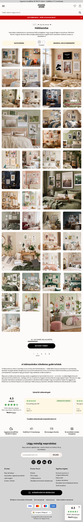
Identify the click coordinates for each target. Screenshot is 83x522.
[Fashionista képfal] (62, 67)
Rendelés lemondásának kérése (67, 483)
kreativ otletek (9, 481)
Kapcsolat (59, 478)
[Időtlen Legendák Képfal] (52, 98)
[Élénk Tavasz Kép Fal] (31, 200)
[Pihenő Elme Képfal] (31, 98)
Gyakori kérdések (62, 480)
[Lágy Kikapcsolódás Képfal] (21, 129)
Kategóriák (19, 43)
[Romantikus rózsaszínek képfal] (31, 221)
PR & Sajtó (34, 476)
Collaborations (35, 478)
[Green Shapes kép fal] (52, 159)
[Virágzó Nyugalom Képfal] (72, 98)
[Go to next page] (49, 354)
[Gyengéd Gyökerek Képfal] (11, 98)
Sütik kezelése (61, 485)
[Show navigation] (3, 6)
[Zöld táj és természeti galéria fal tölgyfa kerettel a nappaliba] (11, 282)
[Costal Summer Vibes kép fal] (11, 78)
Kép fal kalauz (9, 473)
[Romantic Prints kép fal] (31, 180)
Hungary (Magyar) (41, 512)
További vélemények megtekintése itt (41, 419)
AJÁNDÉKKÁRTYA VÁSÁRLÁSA (43, 493)
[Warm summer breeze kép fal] (11, 200)
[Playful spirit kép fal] (11, 159)
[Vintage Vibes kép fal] (72, 139)
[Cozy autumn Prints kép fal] (62, 190)
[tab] (74, 6)
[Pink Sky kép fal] (31, 159)
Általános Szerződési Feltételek (21, 500)
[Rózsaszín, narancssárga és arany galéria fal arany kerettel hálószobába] (31, 302)
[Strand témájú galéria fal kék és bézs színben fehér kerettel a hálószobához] (31, 282)
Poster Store (46, 517)
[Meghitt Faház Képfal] (72, 119)
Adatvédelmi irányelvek (64, 500)
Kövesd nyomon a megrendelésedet (62, 474)
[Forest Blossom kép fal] (72, 159)
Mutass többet (41, 346)
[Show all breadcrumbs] (34, 25)
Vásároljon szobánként (64, 43)
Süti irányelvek (39, 500)
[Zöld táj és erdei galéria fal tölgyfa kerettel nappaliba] (11, 302)
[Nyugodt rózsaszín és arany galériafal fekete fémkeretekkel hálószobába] (72, 261)
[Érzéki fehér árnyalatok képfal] (11, 221)
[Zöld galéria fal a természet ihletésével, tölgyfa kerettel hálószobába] (72, 282)
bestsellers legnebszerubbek (14, 476)
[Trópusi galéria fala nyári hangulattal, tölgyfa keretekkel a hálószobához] (11, 323)
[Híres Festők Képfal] (11, 57)
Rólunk (32, 473)
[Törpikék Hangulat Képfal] (31, 57)
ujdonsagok (8, 478)
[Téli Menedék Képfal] (52, 119)
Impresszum (50, 500)
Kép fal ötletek (44, 25)
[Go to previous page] (34, 354)
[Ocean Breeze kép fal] (31, 78)
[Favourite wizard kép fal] (11, 180)
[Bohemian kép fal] (52, 139)
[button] (43, 42)
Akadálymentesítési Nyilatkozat (41, 481)
